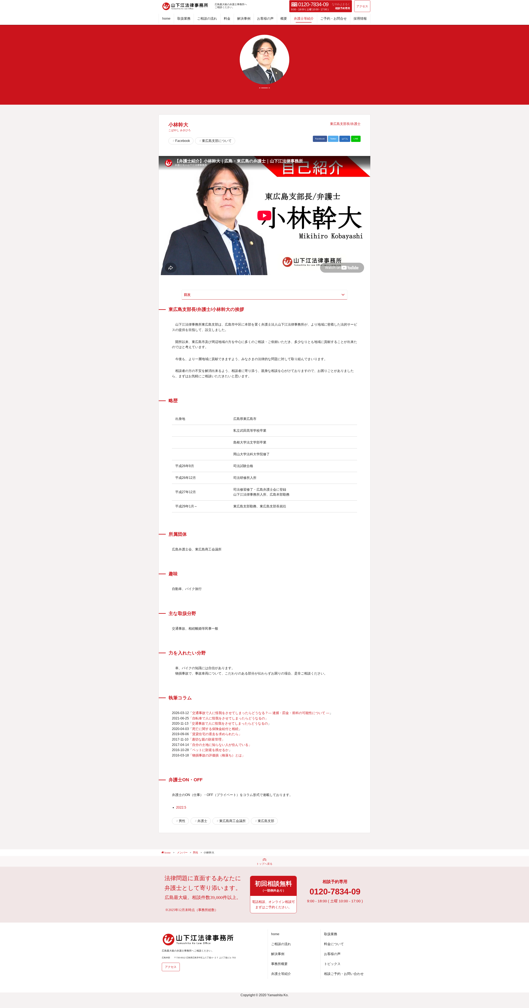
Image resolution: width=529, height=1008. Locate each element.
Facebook (182, 141)
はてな (345, 139)
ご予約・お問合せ (333, 18)
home (166, 18)
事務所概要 (279, 964)
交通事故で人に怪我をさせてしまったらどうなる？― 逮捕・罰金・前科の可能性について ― (260, 713)
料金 (227, 18)
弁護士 (202, 821)
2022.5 (181, 807)
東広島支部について (217, 141)
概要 (283, 18)
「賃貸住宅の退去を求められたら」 (215, 734)
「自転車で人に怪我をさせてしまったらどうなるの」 (228, 718)
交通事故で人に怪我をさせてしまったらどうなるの (230, 723)
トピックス (332, 964)
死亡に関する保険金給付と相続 (215, 729)
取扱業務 (184, 18)
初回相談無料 (273, 886)
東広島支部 (266, 821)
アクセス (362, 6)
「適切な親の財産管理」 (206, 739)
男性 (182, 821)
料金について (334, 944)
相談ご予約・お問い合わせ (344, 974)
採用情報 (360, 18)
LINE (356, 139)
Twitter (333, 139)
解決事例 (243, 18)
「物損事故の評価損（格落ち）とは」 (217, 755)
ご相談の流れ (207, 18)
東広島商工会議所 (232, 821)
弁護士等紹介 (304, 18)
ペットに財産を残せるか (210, 750)
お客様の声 (265, 18)
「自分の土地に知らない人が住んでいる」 (220, 745)
